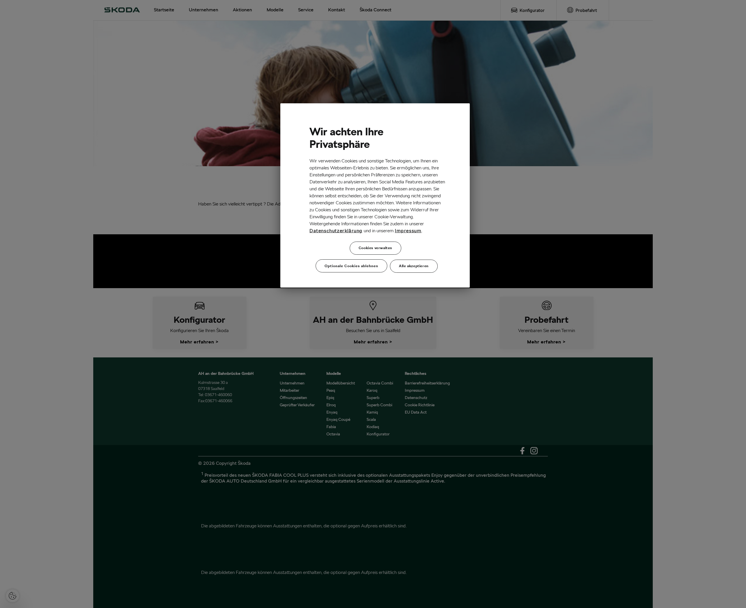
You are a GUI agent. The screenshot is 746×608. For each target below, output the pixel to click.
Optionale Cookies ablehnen (351, 266)
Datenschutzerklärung (336, 230)
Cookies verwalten (375, 248)
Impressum (408, 230)
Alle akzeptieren (414, 266)
